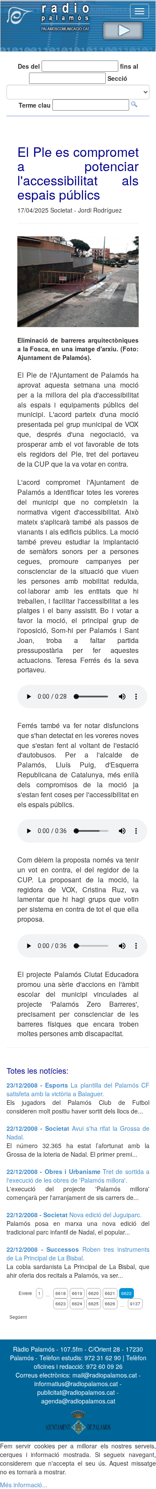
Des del (29, 66)
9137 (135, 1304)
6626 (110, 1304)
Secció (117, 78)
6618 (60, 1293)
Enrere (25, 1293)
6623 (60, 1304)
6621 (110, 1293)
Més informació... (23, 1484)
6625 (93, 1304)
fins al (129, 66)
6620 (93, 1293)
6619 (77, 1293)
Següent (18, 1317)
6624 (77, 1304)
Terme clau (35, 105)
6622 (126, 1293)
